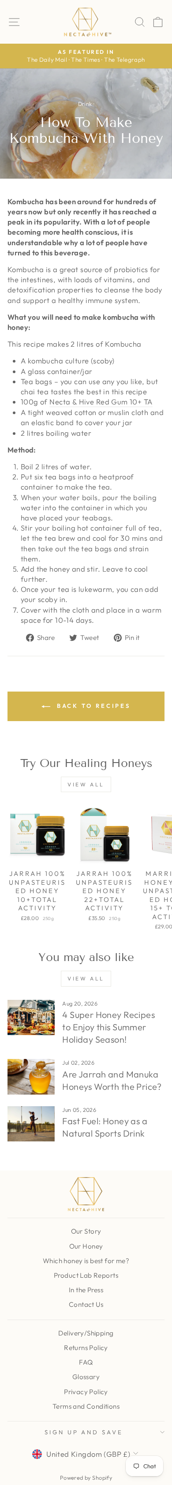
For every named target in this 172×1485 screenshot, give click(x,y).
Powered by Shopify (86, 1477)
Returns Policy (86, 1347)
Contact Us (86, 1304)
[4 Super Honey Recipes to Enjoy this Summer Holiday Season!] (31, 1017)
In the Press (86, 1290)
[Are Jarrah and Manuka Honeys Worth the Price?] (31, 1076)
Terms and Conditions (86, 1406)
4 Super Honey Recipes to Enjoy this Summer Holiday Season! (108, 1027)
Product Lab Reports (86, 1275)
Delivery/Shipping (85, 1333)
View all (86, 784)
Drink (85, 103)
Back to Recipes (92, 705)
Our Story (86, 1231)
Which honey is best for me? (86, 1261)
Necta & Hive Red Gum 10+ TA (100, 401)
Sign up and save (84, 1432)
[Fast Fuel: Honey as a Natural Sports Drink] (31, 1123)
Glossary (86, 1377)
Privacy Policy (86, 1392)
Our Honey (86, 1246)
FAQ (86, 1362)
